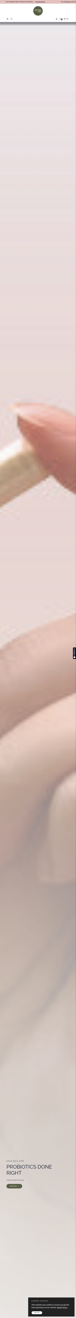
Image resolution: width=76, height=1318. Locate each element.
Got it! (36, 1312)
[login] (56, 19)
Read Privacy (62, 1307)
